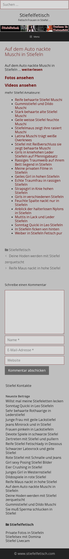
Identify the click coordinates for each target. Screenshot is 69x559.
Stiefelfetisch (34, 15)
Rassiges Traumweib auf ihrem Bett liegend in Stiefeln (39, 162)
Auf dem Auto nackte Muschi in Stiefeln (30, 488)
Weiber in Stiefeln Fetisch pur (38, 233)
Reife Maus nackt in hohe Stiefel (34, 268)
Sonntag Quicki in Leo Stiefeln (39, 225)
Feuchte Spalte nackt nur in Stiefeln (37, 202)
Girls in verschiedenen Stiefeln (39, 196)
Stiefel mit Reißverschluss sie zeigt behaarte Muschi (38, 146)
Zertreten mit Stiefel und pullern (32, 439)
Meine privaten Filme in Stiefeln (33, 170)
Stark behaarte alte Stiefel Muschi (36, 113)
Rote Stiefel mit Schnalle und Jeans (33, 457)
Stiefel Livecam (18, 540)
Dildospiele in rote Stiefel (26, 477)
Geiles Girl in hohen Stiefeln (37, 176)
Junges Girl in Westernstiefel (28, 472)
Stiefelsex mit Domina (23, 536)
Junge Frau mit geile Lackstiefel (31, 419)
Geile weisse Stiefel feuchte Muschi (37, 122)
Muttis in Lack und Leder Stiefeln (35, 219)
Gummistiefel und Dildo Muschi (34, 105)
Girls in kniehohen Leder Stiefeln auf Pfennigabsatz (36, 154)
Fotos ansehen (19, 77)
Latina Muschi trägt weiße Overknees (36, 138)
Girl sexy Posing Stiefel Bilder (29, 462)
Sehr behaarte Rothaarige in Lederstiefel (28, 412)
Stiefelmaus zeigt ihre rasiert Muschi (38, 130)
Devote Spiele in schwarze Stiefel (32, 434)
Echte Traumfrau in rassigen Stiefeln (37, 182)
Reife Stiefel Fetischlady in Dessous (34, 443)
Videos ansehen (20, 85)
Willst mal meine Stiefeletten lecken (34, 401)
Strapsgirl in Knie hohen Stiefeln (34, 190)
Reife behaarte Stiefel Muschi (38, 99)
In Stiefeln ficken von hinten (37, 229)
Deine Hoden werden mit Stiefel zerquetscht (31, 497)
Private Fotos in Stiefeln (25, 532)
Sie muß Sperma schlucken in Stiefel (29, 511)
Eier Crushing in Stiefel (24, 467)
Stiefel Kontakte (18, 385)
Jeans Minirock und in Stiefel (28, 424)
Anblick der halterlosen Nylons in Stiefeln (39, 211)
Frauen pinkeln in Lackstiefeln (30, 429)
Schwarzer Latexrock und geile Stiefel (30, 450)
